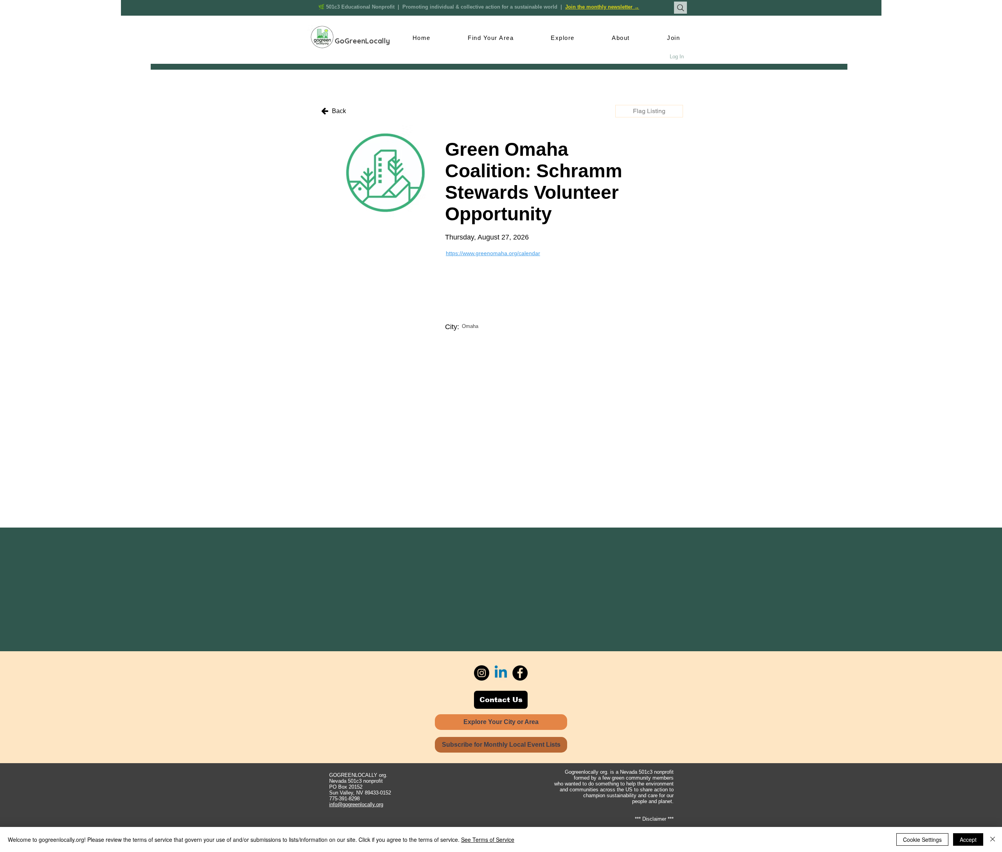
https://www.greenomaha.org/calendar (493, 253)
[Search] (680, 8)
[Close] (992, 839)
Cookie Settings (922, 839)
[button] (649, 111)
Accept (968, 839)
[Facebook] (520, 673)
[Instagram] (481, 673)
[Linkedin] (500, 673)
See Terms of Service (487, 839)
